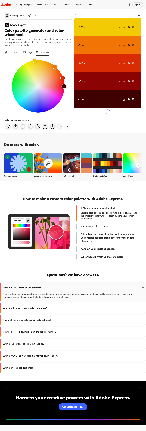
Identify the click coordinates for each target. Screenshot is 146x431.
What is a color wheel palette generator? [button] (22, 287)
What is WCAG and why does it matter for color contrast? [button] (30, 355)
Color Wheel (128, 176)
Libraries (91, 4)
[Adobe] (6, 4)
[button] (129, 4)
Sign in (137, 4)
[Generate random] (139, 15)
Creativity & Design (22, 4)
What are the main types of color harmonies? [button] (25, 307)
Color (56, 4)
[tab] (12, 52)
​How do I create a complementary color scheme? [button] (27, 319)
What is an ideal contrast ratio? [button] (18, 367)
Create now (18, 163)
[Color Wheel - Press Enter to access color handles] (38, 86)
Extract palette (69, 176)
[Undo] (76, 15)
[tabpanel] (38, 94)
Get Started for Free (73, 406)
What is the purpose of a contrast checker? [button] (23, 343)
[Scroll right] (67, 126)
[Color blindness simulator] (36, 15)
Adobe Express (43, 4)
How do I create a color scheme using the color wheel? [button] (29, 331)
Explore (79, 4)
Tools (66, 4)
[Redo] (82, 15)
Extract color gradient (43, 176)
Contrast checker (11, 176)
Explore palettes (100, 176)
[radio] (8, 126)
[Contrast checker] (29, 15)
